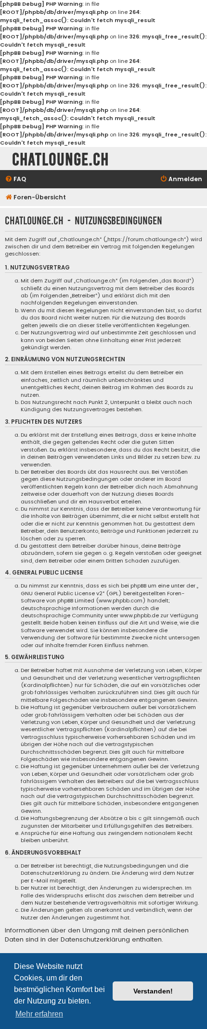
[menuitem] (15, 179)
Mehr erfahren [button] (39, 1014)
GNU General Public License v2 (62, 593)
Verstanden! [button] (153, 991)
